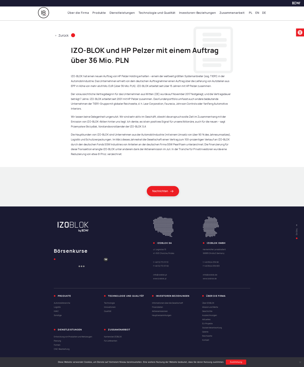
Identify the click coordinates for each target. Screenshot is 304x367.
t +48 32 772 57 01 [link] (160, 262)
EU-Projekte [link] (207, 323)
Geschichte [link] (207, 311)
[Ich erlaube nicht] (300, 362)
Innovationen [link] (110, 307)
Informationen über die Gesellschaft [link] (167, 303)
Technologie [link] (109, 303)
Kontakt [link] (205, 340)
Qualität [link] (107, 311)
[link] (300, 32)
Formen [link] (57, 345)
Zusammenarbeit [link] (232, 13)
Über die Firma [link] (78, 13)
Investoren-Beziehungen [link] (197, 13)
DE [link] (264, 13)
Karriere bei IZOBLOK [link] (113, 336)
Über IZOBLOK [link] (208, 303)
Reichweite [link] (207, 336)
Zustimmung (236, 362)
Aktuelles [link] (206, 319)
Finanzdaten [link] (157, 307)
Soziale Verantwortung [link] (212, 327)
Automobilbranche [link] (62, 303)
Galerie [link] (205, 332)
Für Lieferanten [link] (110, 341)
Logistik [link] (57, 307)
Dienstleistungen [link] (122, 13)
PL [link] (250, 13)
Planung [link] (57, 341)
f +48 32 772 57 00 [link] (161, 266)
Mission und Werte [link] (210, 307)
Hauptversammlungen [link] (161, 315)
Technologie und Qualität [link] (157, 13)
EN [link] (257, 13)
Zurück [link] (63, 35)
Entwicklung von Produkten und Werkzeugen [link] (73, 336)
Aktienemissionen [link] (160, 311)
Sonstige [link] (58, 315)
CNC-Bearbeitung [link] (62, 349)
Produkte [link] (99, 13)
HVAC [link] (56, 311)
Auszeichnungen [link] (209, 315)
